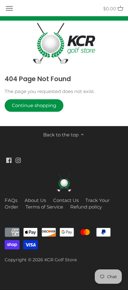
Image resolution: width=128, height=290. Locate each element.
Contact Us (66, 200)
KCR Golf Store (60, 259)
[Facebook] (8, 160)
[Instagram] (18, 160)
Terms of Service (44, 207)
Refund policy (86, 207)
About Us (35, 200)
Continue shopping (34, 105)
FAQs (11, 200)
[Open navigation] (9, 8)
